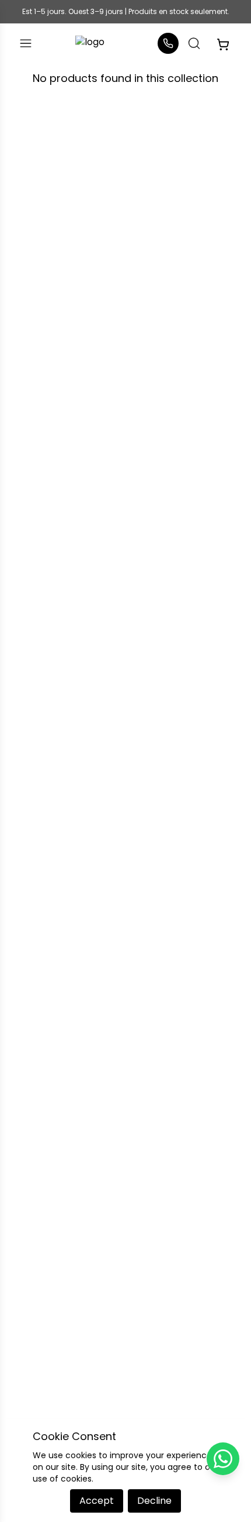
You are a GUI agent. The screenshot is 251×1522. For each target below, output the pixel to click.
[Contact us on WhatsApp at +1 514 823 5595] (223, 1458)
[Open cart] (223, 43)
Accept (96, 1500)
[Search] (193, 43)
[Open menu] (25, 43)
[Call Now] (168, 43)
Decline (154, 1500)
